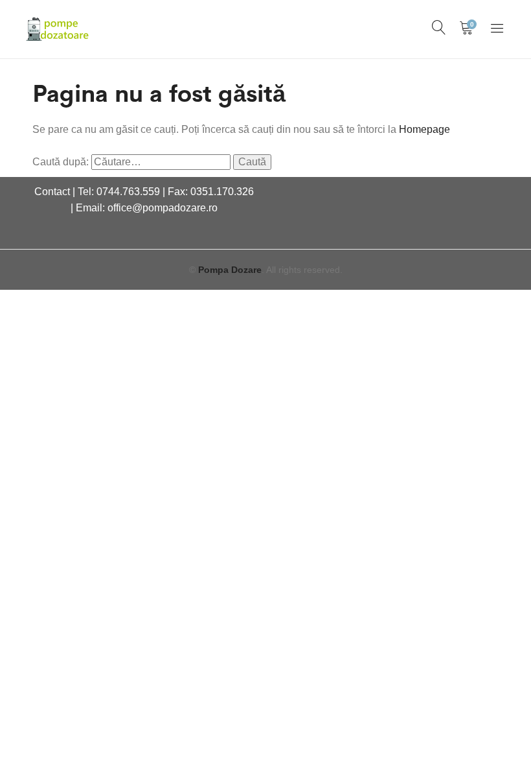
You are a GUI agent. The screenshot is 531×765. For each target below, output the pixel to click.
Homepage (424, 129)
